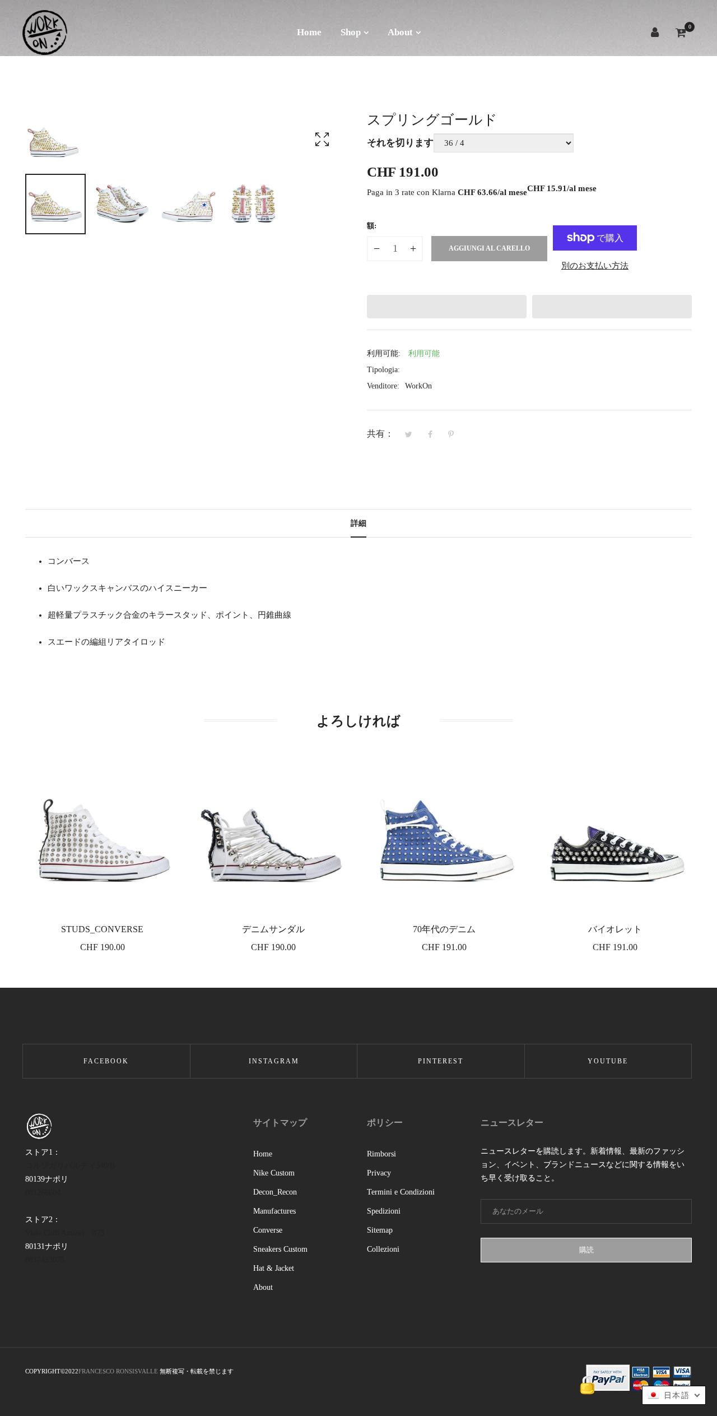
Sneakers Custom (280, 1249)
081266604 (42, 1192)
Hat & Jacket (273, 1268)
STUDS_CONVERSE (102, 929)
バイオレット (615, 929)
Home (262, 1154)
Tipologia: (383, 369)
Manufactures (274, 1211)
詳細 (358, 523)
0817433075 (44, 1260)
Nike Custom (274, 1173)
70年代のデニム (444, 929)
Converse (267, 1230)
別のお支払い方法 (594, 265)
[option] (55, 204)
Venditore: (383, 386)
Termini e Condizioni (401, 1192)
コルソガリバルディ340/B (70, 1166)
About (263, 1287)
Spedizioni (384, 1211)
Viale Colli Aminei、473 (64, 1233)
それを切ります (400, 142)
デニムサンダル (273, 929)
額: (371, 225)
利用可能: (384, 353)
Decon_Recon (275, 1192)
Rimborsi (381, 1154)
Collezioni (383, 1249)
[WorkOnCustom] (44, 32)
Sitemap (380, 1230)
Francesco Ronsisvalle (119, 1371)
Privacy (379, 1173)
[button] (447, 306)
